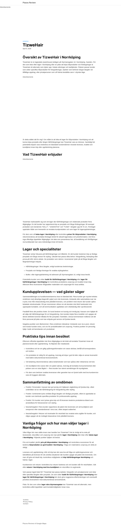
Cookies (26, 499)
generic (26, 41)
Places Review (29, 3)
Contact (25, 503)
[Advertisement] (60, 22)
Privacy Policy (28, 501)
